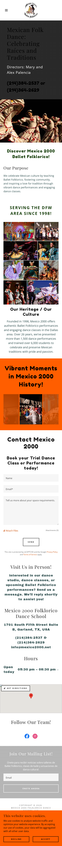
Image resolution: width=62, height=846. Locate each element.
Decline (16, 839)
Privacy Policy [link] (52, 552)
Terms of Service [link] (30, 554)
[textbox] (31, 478)
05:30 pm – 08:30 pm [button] (37, 669)
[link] (31, 10)
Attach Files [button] (12, 530)
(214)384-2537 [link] (23, 83)
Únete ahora (31, 788)
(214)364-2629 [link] (23, 90)
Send (31, 542)
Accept (45, 839)
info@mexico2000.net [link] (31, 647)
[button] (4, 10)
